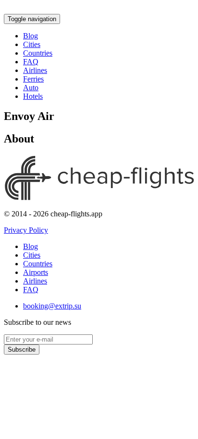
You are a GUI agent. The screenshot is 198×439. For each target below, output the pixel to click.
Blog (30, 36)
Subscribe (22, 349)
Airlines (35, 70)
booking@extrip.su (52, 306)
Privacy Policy (26, 230)
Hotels (33, 96)
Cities (31, 44)
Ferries (33, 79)
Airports (35, 272)
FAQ (30, 62)
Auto (30, 87)
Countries (37, 53)
